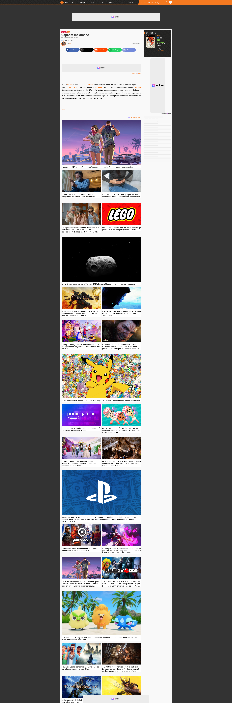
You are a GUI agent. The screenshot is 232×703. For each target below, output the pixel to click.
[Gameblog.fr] (67, 2)
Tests (121, 2)
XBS (149, 2)
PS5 (145, 2)
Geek (101, 2)
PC (141, 2)
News (68, 32)
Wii (161, 37)
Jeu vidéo (64, 32)
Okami (70, 84)
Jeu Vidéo (82, 2)
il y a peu (98, 87)
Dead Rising (72, 87)
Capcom (90, 84)
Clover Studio (160, 50)
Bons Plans (132, 2)
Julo (70, 44)
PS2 (158, 37)
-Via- (64, 109)
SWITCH (153, 2)
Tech (92, 2)
